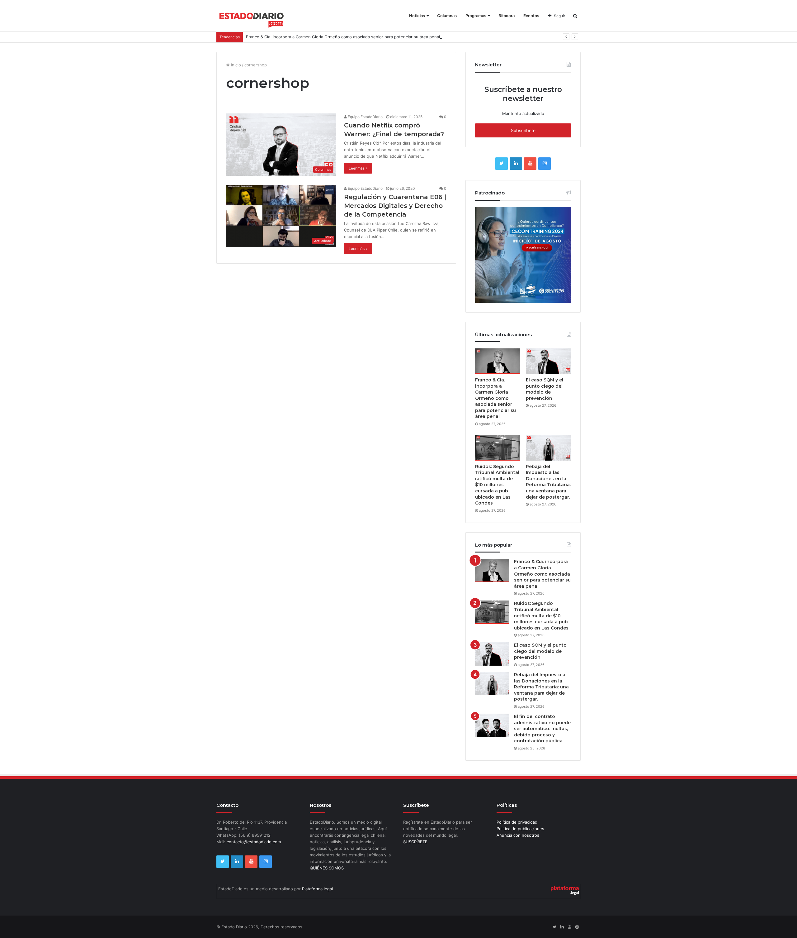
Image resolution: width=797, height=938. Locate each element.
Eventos (531, 15)
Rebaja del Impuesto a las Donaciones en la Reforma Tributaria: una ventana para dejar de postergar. (548, 482)
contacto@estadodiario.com (254, 841)
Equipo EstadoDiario (365, 116)
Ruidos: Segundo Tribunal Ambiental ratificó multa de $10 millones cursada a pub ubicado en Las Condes (497, 485)
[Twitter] (501, 163)
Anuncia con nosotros (518, 835)
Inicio (235, 64)
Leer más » (358, 168)
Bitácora (506, 15)
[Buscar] (575, 15)
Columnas (447, 15)
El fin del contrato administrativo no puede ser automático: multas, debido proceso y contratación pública (542, 729)
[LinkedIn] (516, 163)
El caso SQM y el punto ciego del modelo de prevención (544, 389)
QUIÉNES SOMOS (327, 867)
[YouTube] (530, 163)
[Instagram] (544, 163)
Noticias (417, 15)
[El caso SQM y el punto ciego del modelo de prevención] (548, 361)
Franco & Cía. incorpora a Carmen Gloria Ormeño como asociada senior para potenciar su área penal (343, 36)
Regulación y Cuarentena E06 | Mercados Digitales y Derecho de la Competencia (395, 205)
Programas (475, 15)
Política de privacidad (517, 822)
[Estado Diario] (251, 18)
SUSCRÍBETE (415, 841)
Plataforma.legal (317, 888)
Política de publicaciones (520, 828)
